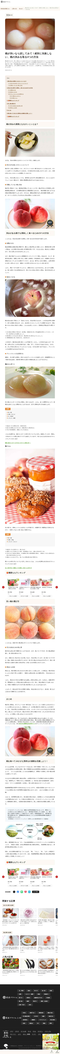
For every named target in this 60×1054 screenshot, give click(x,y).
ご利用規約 (6, 1045)
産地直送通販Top (5, 8)
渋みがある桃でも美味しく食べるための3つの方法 (20, 87)
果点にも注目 (12, 107)
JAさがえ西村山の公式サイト (27, 723)
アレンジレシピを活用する (16, 94)
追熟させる (12, 90)
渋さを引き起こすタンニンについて (18, 83)
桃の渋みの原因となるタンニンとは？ (17, 81)
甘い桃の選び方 (11, 103)
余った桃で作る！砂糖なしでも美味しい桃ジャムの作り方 (18, 567)
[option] (13, 588)
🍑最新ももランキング (13, 100)
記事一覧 (14, 8)
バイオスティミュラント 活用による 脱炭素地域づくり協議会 (31, 819)
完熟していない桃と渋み (15, 85)
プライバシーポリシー (29, 1045)
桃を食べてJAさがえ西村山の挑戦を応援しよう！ (19, 113)
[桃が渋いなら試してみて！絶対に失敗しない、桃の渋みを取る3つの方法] (29, 892)
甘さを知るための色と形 (15, 105)
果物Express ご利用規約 (16, 1045)
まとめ (9, 110)
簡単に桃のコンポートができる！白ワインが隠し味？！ (18, 442)
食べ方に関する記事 (8, 905)
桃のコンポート (15, 96)
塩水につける (12, 92)
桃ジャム (13, 98)
